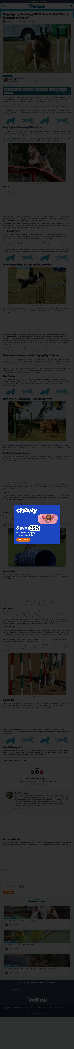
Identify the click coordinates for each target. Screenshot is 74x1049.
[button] (58, 507)
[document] (37, 524)
